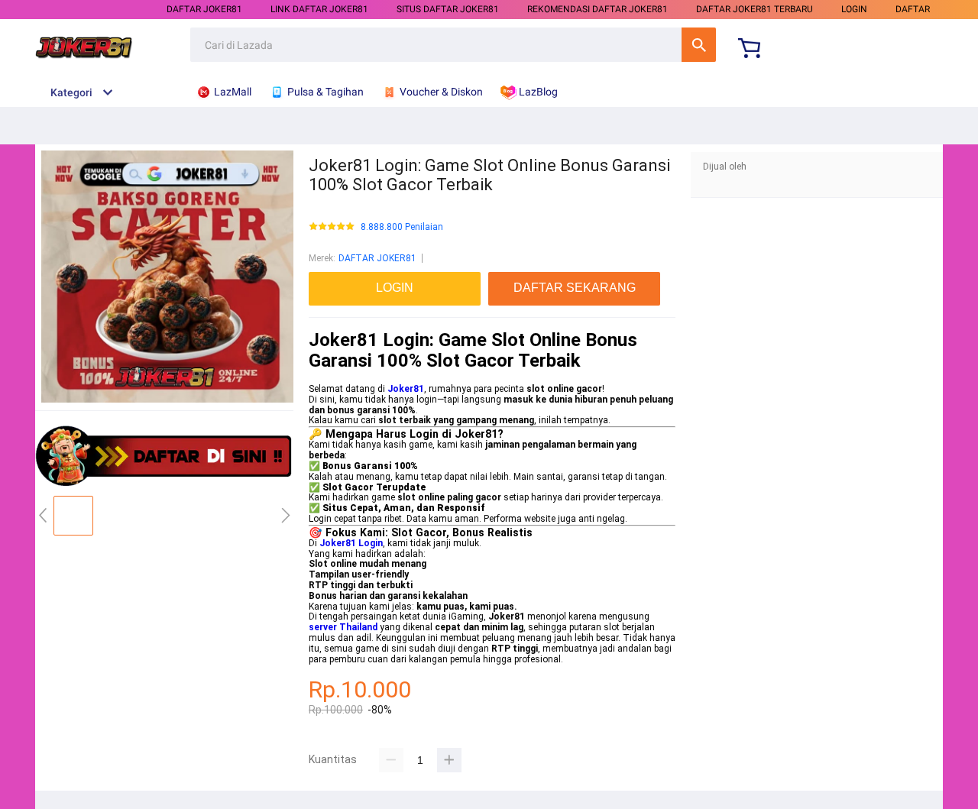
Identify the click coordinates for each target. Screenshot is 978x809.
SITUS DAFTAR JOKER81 (448, 9)
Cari (699, 45)
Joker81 (405, 388)
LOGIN (854, 9)
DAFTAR (912, 9)
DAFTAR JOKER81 (204, 9)
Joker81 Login (351, 543)
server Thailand (343, 627)
